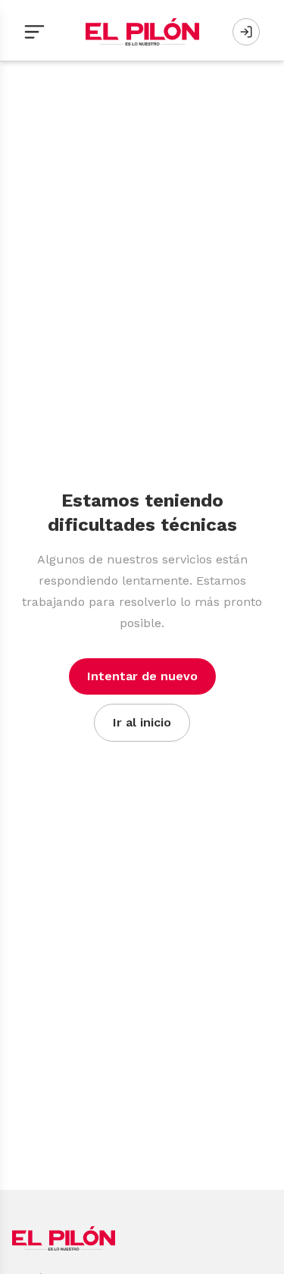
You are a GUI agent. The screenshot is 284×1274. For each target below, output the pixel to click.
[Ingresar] (246, 32)
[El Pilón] (142, 32)
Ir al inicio (142, 722)
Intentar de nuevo (142, 676)
